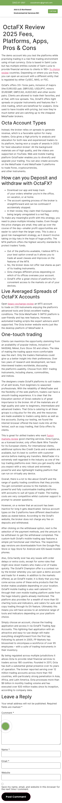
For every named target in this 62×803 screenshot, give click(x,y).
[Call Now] (5, 726)
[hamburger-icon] (6, 11)
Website (5, 772)
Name (5, 749)
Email (5, 761)
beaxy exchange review (21, 303)
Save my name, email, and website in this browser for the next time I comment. (30, 788)
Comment (7, 713)
